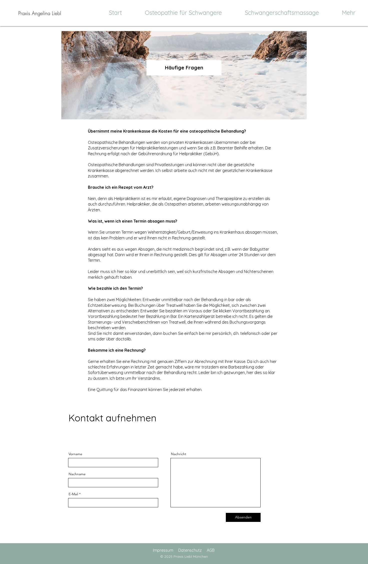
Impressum (163, 550)
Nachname (77, 474)
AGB (211, 550)
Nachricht (178, 454)
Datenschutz (190, 550)
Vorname (75, 454)
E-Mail (73, 494)
